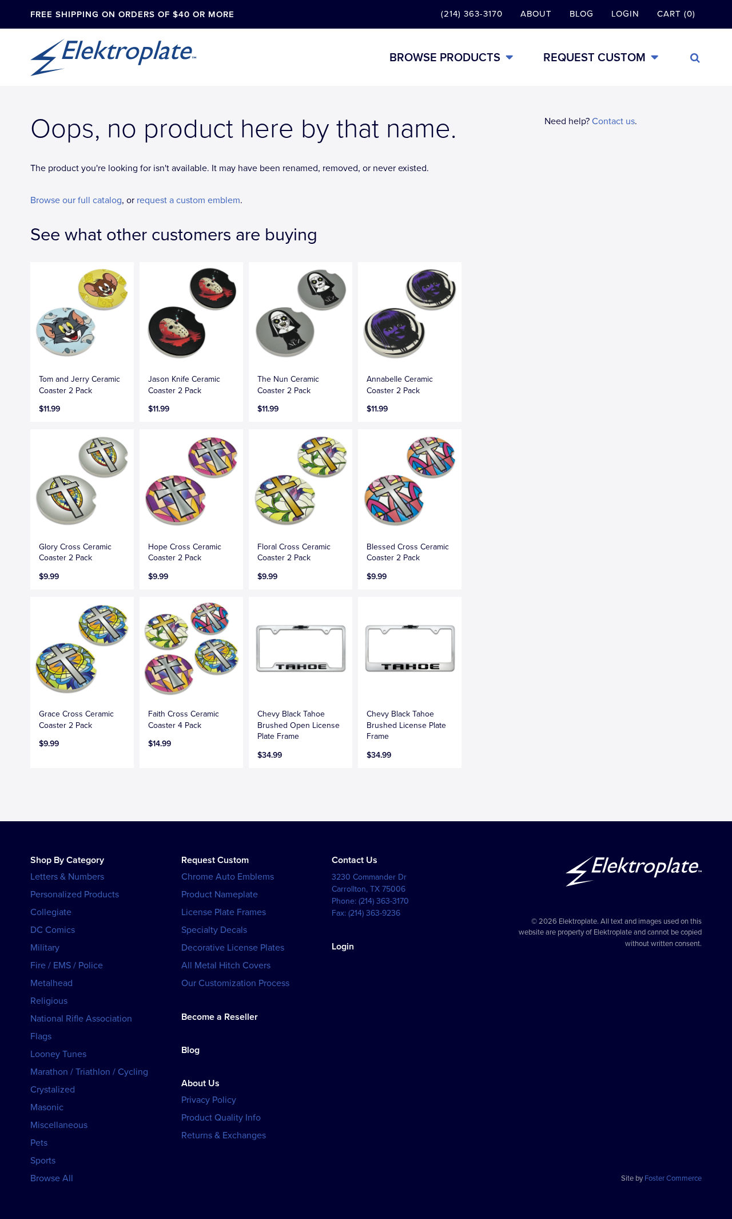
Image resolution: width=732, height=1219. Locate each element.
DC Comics (52, 930)
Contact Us (354, 860)
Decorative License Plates (232, 947)
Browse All (51, 1178)
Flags (40, 1036)
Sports (42, 1160)
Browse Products (444, 58)
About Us (200, 1083)
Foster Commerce (673, 1178)
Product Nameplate (219, 894)
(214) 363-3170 (472, 14)
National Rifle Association (81, 1018)
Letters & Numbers (67, 876)
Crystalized (52, 1089)
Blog (582, 14)
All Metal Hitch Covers (225, 965)
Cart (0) (676, 14)
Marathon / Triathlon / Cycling (89, 1072)
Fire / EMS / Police (66, 965)
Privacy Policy (208, 1100)
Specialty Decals (214, 930)
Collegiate (50, 912)
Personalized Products (74, 894)
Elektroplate (113, 57)
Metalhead (51, 983)
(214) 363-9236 (374, 913)
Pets (38, 1143)
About (536, 14)
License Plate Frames (223, 912)
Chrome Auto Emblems (227, 876)
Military (44, 947)
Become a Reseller (219, 1017)
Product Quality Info (221, 1117)
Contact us (613, 121)
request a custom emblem (188, 200)
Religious (48, 1001)
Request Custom (594, 58)
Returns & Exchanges (223, 1135)
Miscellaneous (58, 1125)
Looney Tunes (58, 1054)
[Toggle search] (695, 58)
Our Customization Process (235, 983)
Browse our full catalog (76, 200)
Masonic (46, 1107)
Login (625, 14)
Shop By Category (67, 860)
